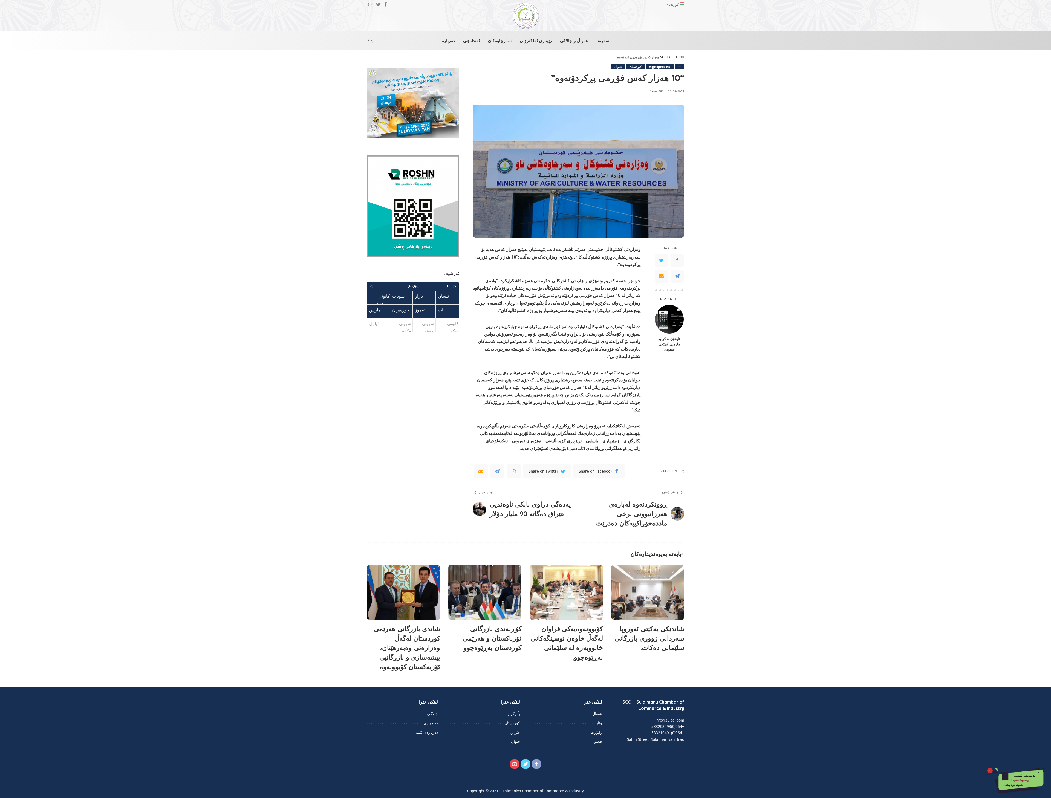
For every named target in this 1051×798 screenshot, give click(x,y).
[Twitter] (661, 260)
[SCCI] (525, 16)
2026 (413, 287)
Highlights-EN (659, 67)
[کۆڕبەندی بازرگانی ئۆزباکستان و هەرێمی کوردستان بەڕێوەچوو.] (485, 592)
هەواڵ (618, 67)
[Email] (661, 276)
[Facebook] (677, 260)
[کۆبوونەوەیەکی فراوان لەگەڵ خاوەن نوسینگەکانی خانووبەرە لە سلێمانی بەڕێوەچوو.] (566, 592)
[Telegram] (677, 276)
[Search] (370, 40)
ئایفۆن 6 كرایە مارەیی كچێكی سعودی (669, 344)
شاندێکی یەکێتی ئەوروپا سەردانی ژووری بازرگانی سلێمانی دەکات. (649, 638)
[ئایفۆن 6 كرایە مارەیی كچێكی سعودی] (669, 319)
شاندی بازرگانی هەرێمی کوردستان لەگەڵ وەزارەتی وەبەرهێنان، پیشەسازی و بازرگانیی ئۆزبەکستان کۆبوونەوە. (407, 647)
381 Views (656, 91)
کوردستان (636, 67)
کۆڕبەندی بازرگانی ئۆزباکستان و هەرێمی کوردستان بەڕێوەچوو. (491, 638)
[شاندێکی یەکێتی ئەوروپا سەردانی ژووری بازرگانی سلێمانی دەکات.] (648, 592)
